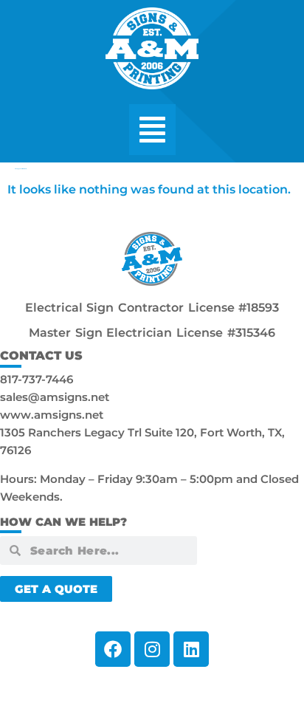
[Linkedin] (191, 649)
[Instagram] (152, 649)
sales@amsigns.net (54, 397)
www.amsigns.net (51, 415)
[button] (152, 129)
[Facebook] (113, 649)
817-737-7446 (36, 379)
